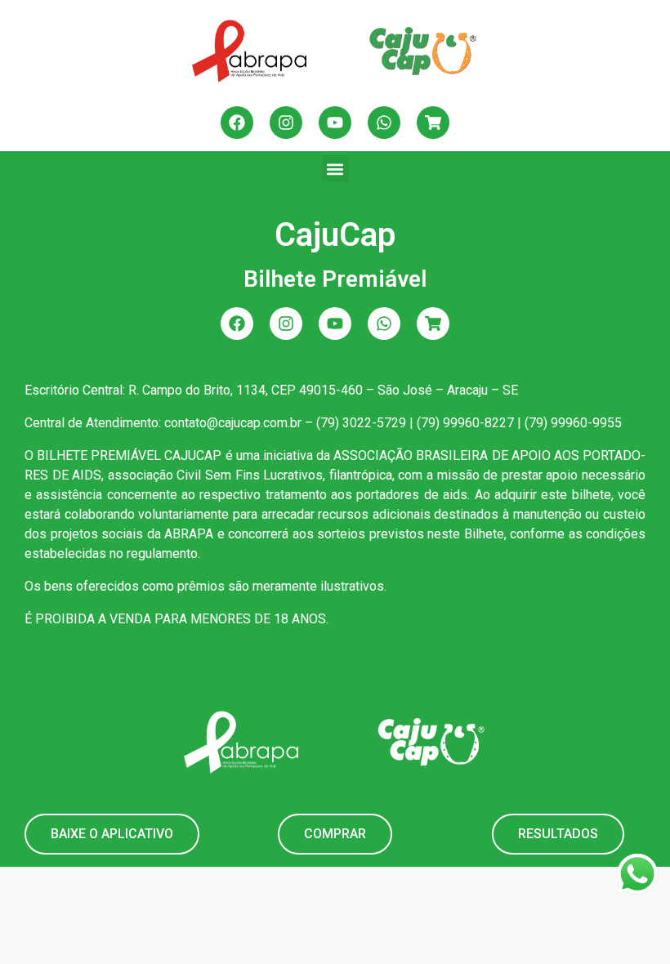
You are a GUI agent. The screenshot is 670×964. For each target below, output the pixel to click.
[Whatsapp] (384, 122)
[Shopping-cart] (433, 122)
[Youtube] (335, 122)
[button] (335, 168)
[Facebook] (237, 122)
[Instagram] (286, 122)
